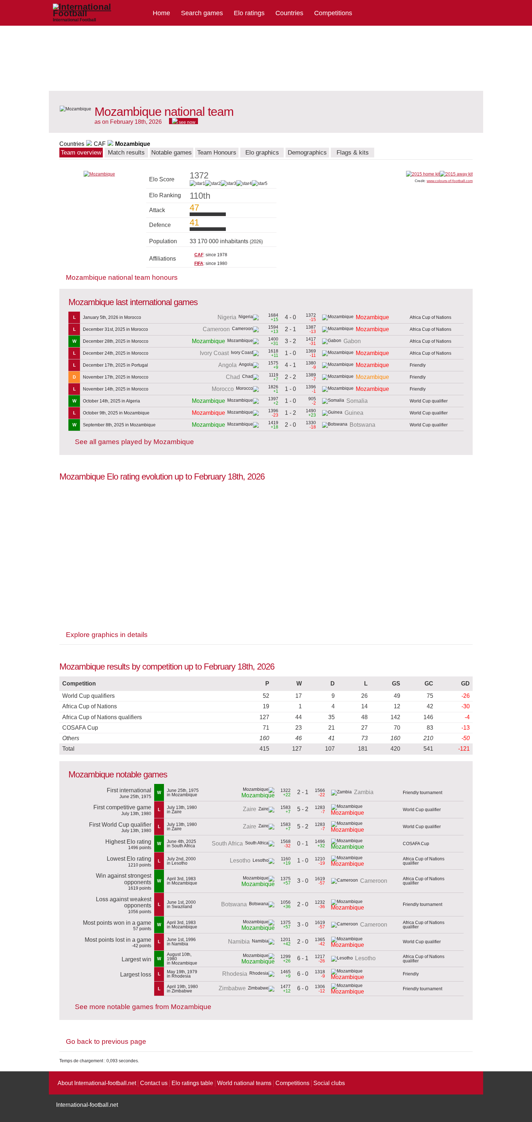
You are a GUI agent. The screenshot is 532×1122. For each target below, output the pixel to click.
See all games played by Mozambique (134, 442)
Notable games (171, 152)
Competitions (333, 13)
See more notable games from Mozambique (143, 1007)
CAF (100, 144)
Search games (202, 13)
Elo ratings (249, 13)
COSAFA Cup (416, 843)
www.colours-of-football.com (450, 181)
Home (161, 13)
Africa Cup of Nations (430, 317)
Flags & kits (353, 152)
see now (186, 122)
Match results (126, 152)
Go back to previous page (106, 1041)
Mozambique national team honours (122, 277)
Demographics (307, 152)
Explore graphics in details (107, 634)
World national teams (244, 1083)
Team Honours (216, 152)
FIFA (198, 263)
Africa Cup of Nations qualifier (423, 861)
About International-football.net (97, 1083)
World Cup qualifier (429, 401)
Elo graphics (262, 152)
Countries (289, 13)
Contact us (154, 1083)
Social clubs (329, 1083)
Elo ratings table (192, 1083)
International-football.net (87, 1105)
